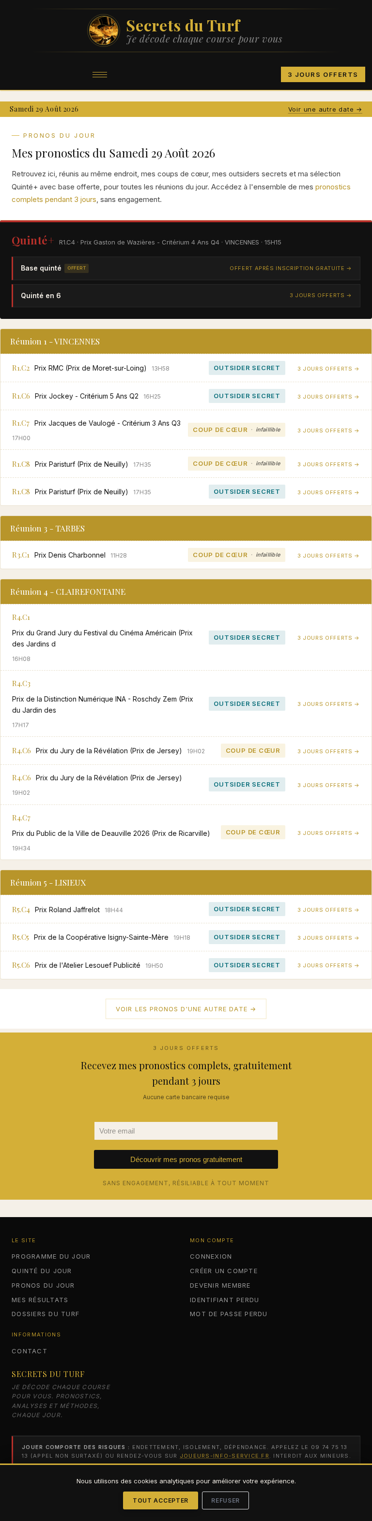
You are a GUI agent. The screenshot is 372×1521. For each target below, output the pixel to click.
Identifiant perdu (224, 1300)
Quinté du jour (42, 1271)
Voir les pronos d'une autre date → (186, 1009)
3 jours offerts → (321, 295)
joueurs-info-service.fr (224, 1455)
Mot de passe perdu (229, 1314)
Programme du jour (51, 1256)
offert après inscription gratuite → (291, 268)
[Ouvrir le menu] (100, 74)
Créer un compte (224, 1271)
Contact (29, 1351)
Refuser (225, 1500)
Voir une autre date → (325, 109)
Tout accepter (160, 1500)
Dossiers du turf (45, 1314)
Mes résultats (40, 1300)
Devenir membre (220, 1285)
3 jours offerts (323, 74)
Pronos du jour (43, 1285)
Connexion (211, 1256)
